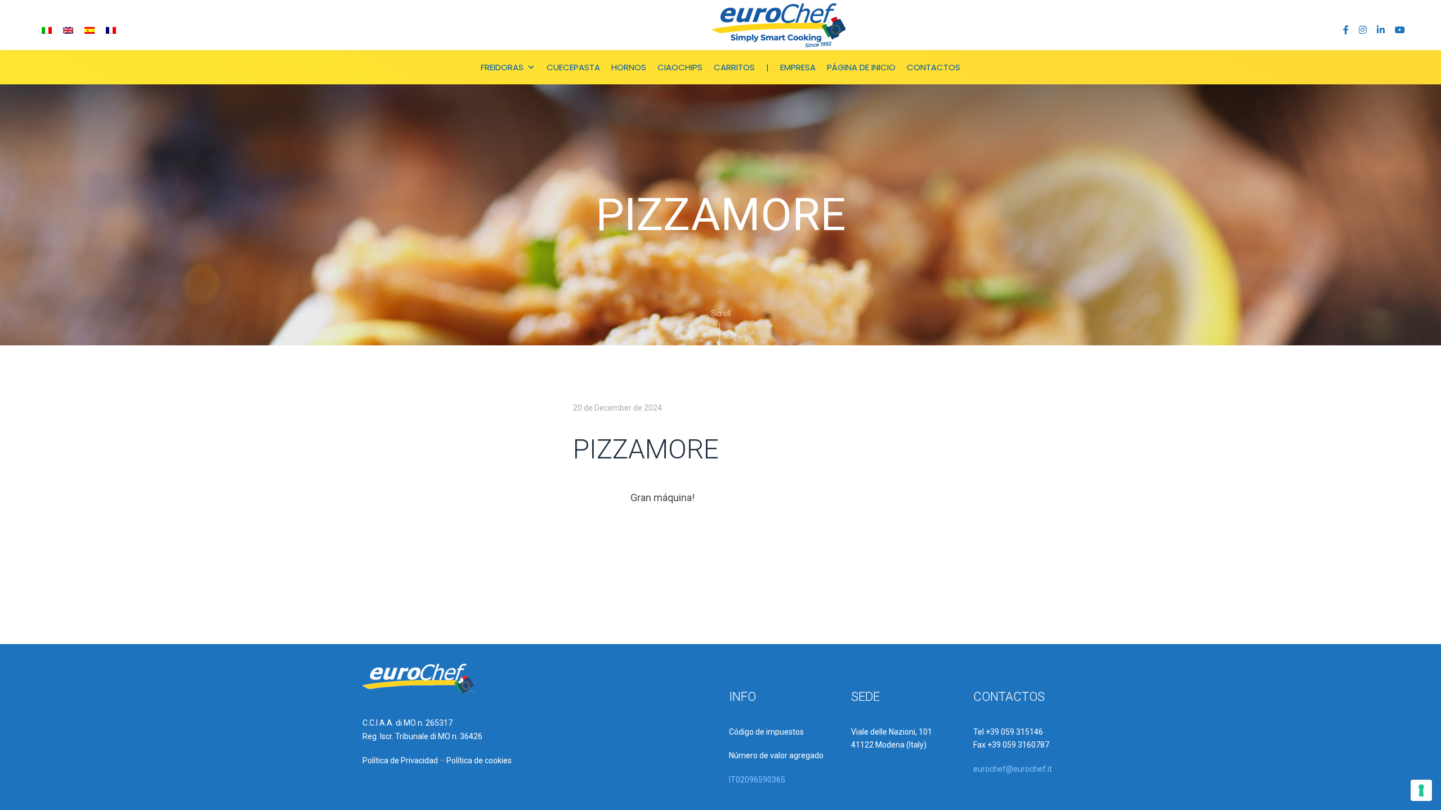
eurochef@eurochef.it (1012, 768)
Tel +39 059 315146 (1008, 731)
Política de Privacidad (400, 760)
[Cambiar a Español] (89, 30)
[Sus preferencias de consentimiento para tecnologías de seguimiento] (1421, 790)
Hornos (628, 67)
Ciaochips (679, 67)
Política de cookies (479, 760)
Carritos (734, 67)
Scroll (721, 313)
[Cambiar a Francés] (111, 30)
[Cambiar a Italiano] (46, 30)
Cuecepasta (573, 67)
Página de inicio (861, 67)
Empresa (798, 67)
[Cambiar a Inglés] (68, 30)
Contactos (933, 67)
